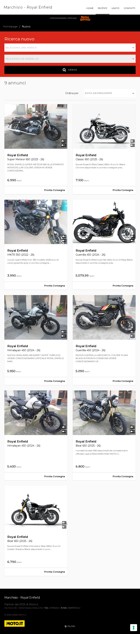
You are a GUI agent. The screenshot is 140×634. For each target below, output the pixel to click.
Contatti (129, 8)
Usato (115, 8)
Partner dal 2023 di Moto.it (21, 604)
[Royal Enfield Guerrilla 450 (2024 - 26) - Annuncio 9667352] (104, 245)
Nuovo (102, 8)
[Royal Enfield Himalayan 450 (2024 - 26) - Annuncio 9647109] (35, 340)
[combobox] (70, 47)
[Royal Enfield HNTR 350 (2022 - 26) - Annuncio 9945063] (35, 245)
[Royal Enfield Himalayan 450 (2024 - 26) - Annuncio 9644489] (35, 435)
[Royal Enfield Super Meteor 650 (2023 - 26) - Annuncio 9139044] (35, 149)
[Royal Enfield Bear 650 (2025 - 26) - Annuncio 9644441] (104, 435)
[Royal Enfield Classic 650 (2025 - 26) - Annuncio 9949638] (104, 149)
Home (90, 8)
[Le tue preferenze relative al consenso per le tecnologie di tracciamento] (133, 627)
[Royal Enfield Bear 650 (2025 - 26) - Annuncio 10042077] (35, 531)
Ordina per (72, 93)
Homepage (10, 26)
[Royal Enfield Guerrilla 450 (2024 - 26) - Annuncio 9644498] (104, 340)
